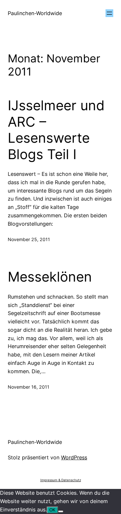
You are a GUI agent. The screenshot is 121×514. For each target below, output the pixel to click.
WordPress (74, 457)
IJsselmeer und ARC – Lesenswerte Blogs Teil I (56, 129)
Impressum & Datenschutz (60, 480)
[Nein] (60, 511)
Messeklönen (50, 277)
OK (52, 510)
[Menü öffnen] (109, 13)
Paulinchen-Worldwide (35, 13)
